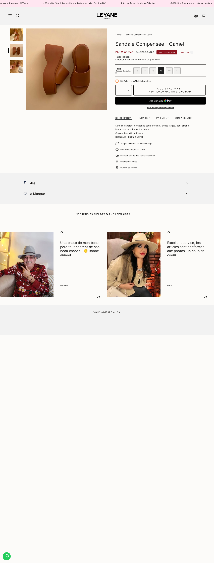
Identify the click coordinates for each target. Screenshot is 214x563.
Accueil (118, 35)
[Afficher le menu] (10, 16)
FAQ (31, 183)
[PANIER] (203, 16)
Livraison (120, 59)
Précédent (26, 69)
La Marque (36, 194)
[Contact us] (7, 556)
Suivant (209, 264)
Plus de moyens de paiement (160, 107)
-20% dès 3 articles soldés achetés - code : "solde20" (74, 3)
